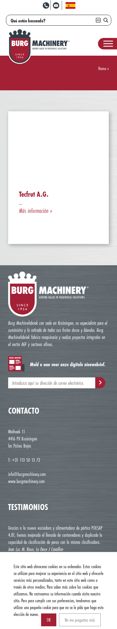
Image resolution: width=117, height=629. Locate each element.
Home (102, 68)
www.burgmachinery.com (26, 481)
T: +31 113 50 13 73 (24, 459)
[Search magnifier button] (106, 20)
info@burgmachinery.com (27, 474)
